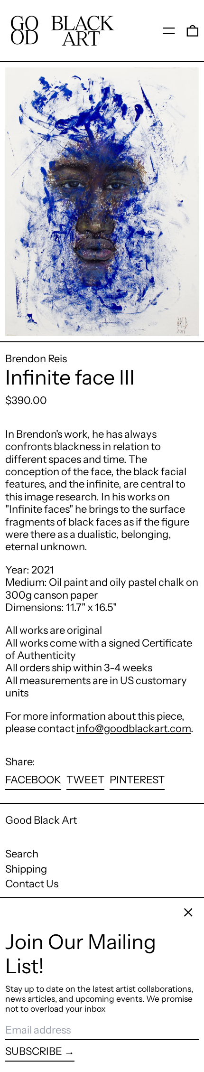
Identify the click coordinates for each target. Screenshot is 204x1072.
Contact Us (31, 883)
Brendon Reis (36, 358)
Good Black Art (41, 820)
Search (21, 853)
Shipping (26, 869)
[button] (192, 30)
